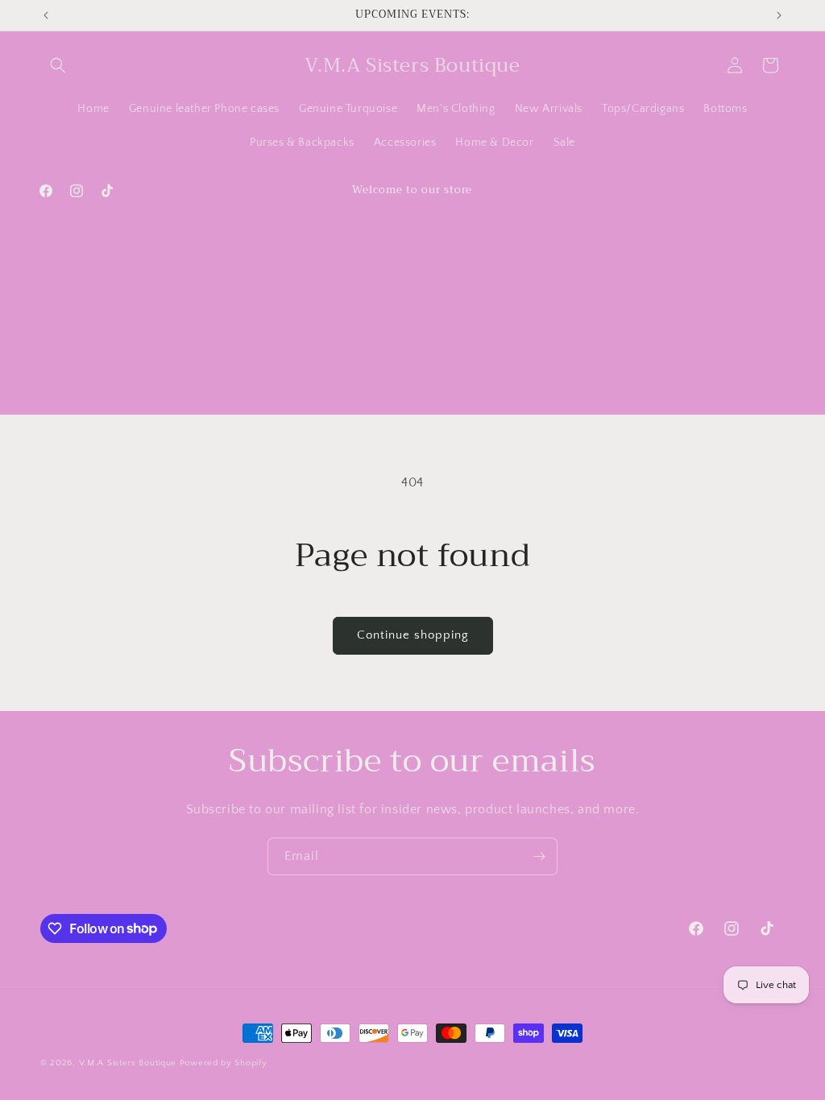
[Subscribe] (539, 856)
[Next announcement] (779, 15)
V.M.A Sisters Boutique (127, 1063)
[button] (58, 65)
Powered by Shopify (223, 1063)
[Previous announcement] (46, 15)
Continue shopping (413, 635)
